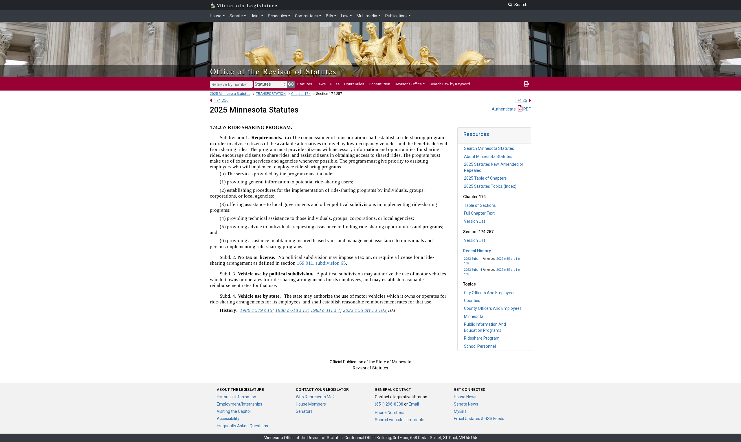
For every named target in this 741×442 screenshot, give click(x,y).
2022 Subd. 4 (473, 270)
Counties (472, 300)
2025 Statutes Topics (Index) (490, 186)
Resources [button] (476, 134)
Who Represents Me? (315, 397)
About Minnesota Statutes (488, 156)
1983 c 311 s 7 (325, 310)
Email (414, 404)
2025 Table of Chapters (485, 178)
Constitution (379, 84)
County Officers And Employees (493, 308)
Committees (306, 16)
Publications (396, 16)
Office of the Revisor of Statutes (273, 71)
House (215, 16)
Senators (304, 411)
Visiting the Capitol (234, 411)
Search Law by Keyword (450, 84)
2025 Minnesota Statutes (230, 94)
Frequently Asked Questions (242, 425)
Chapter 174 (301, 94)
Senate (236, 16)
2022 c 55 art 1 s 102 (364, 310)
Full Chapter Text (479, 213)
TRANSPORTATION (271, 94)
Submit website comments (399, 419)
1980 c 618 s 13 (291, 310)
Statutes (304, 84)
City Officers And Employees (490, 292)
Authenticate (504, 109)
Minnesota (473, 316)
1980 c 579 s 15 (256, 310)
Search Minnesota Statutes (489, 148)
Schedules (277, 16)
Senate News (466, 404)
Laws (321, 84)
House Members (311, 404)
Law (345, 16)
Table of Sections (480, 205)
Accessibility (228, 418)
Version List (474, 221)
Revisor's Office (408, 84)
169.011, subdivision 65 (321, 263)
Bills (329, 16)
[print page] (526, 84)
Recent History (477, 250)
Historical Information (236, 397)
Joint (255, 16)
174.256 (221, 100)
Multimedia (367, 16)
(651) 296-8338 (389, 404)
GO (291, 84)
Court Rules (354, 84)
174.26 (521, 100)
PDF (526, 109)
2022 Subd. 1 (473, 259)
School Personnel (480, 346)
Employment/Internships (239, 404)
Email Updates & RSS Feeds (479, 418)
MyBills (460, 411)
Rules (335, 84)
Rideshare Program (482, 338)
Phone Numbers (389, 412)
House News (465, 397)
